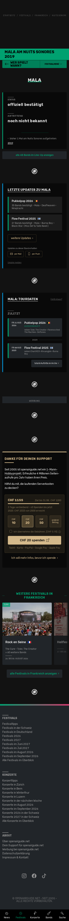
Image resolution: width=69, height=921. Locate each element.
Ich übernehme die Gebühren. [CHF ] (35, 531)
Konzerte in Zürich (13, 784)
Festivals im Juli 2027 (15, 748)
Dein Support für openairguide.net (23, 845)
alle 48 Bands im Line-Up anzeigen (34, 155)
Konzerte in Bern (12, 788)
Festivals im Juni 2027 (16, 744)
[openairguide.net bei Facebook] (34, 876)
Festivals (24, 15)
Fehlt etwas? (56, 299)
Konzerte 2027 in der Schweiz (20, 817)
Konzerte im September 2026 (20, 809)
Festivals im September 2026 (20, 756)
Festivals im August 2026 (17, 752)
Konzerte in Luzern (13, 796)
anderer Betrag (55, 521)
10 (14, 521)
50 (41, 521)
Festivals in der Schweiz (17, 728)
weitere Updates (21, 238)
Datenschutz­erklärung (16, 853)
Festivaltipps (10, 724)
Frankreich (41, 15)
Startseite (9, 15)
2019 (10, 143)
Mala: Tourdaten (23, 299)
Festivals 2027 (11, 740)
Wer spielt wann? (19, 64)
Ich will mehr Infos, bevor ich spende (33, 558)
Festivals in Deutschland (17, 732)
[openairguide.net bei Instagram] (24, 876)
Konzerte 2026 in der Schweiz (20, 813)
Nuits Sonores (60, 15)
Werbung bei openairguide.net (20, 849)
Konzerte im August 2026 (17, 804)
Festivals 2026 (11, 736)
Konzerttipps (10, 780)
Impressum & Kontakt (15, 857)
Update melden (14, 263)
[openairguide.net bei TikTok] (44, 876)
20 (27, 521)
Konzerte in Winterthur (15, 792)
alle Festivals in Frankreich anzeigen (33, 673)
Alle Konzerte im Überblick (18, 821)
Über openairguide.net (16, 841)
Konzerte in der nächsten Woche (22, 800)
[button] (53, 64)
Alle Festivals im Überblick (18, 760)
